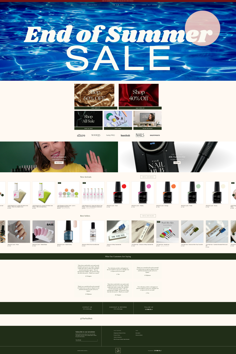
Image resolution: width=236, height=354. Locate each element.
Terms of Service (118, 337)
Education (84, 4)
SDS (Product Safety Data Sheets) (121, 339)
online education (147, 128)
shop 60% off (96, 108)
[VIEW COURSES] (59, 157)
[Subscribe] (97, 340)
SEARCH (143, 5)
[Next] (233, 195)
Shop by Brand (93, 4)
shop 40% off (140, 108)
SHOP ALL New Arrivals (148, 176)
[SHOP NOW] (177, 157)
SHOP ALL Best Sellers (148, 215)
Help (149, 4)
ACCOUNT (154, 4)
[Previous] (2, 195)
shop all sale (88, 128)
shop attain (118, 128)
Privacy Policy (117, 335)
